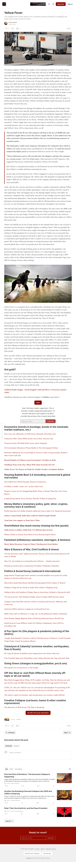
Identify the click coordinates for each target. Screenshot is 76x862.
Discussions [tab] (18, 769)
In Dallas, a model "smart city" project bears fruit (23, 486)
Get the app (47, 853)
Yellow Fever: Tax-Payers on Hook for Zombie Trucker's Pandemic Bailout (34, 469)
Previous (11, 732)
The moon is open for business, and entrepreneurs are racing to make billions (34, 695)
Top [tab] (6, 769)
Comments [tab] (8, 746)
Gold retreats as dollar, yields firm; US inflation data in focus (28, 530)
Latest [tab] (11, 769)
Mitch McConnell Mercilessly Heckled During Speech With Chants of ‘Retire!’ (35, 583)
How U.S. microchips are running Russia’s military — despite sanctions (32, 561)
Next (66, 732)
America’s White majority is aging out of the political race (26, 609)
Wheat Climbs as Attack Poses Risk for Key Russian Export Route (30, 534)
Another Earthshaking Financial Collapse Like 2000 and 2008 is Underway (28, 792)
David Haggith (13, 22)
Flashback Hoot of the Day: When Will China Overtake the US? (29, 464)
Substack (29, 858)
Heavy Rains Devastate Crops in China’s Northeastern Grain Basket (31, 544)
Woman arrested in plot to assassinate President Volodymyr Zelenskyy (31, 566)
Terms (42, 849)
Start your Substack (33, 853)
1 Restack (18, 719)
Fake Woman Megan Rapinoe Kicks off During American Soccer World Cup (34, 618)
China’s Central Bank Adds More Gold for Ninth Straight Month (30, 515)
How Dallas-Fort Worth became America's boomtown (25, 482)
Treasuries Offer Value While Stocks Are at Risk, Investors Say (28, 438)
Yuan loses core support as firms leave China (22, 520)
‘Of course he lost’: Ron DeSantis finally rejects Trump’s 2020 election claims (34, 597)
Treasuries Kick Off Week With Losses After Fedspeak (25, 443)
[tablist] (12, 746)
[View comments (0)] (12, 28)
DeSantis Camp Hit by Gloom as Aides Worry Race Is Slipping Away (31, 587)
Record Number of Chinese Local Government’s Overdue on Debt (30, 460)
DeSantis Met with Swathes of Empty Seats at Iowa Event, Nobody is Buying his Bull (37, 592)
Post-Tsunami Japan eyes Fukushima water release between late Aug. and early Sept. (37, 658)
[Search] (49, 4)
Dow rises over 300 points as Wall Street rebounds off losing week (30, 434)
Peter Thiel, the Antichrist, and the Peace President (25, 808)
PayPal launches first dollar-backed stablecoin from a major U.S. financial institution (37, 511)
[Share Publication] (53, 4)
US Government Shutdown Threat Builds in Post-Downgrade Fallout (31, 448)
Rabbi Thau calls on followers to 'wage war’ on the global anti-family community (35, 613)
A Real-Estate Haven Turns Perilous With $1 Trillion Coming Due (30, 498)
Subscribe (60, 4)
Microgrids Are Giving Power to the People (21, 667)
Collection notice (51, 849)
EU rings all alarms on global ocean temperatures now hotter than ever (31, 653)
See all (8, 821)
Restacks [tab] (16, 746)
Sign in (70, 4)
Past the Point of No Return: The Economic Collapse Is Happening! (27, 775)
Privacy (37, 849)
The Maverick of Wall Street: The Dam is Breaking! (24, 707)
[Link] (1, 369)
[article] (38, 780)
